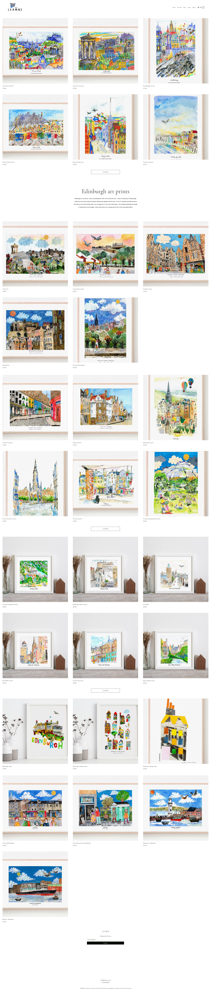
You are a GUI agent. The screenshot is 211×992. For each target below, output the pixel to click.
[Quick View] (35, 51)
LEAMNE (105, 931)
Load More (106, 172)
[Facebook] (201, 7)
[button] (203, 7)
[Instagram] (198, 7)
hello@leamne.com (105, 980)
